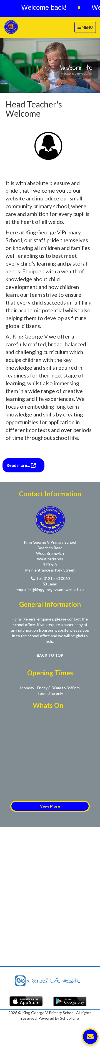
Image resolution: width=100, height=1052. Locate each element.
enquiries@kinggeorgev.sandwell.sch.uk (50, 589)
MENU (86, 27)
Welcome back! (39, 7)
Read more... (19, 465)
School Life (69, 1018)
